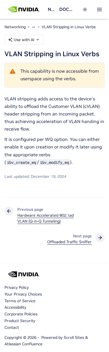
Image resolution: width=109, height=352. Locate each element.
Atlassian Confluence (23, 343)
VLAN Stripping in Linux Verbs (69, 26)
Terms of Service (19, 300)
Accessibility (15, 307)
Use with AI (24, 39)
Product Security (19, 320)
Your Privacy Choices (23, 294)
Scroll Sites (74, 337)
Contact (11, 327)
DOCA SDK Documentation (67, 9)
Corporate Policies (20, 313)
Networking (51, 9)
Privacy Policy (16, 287)
